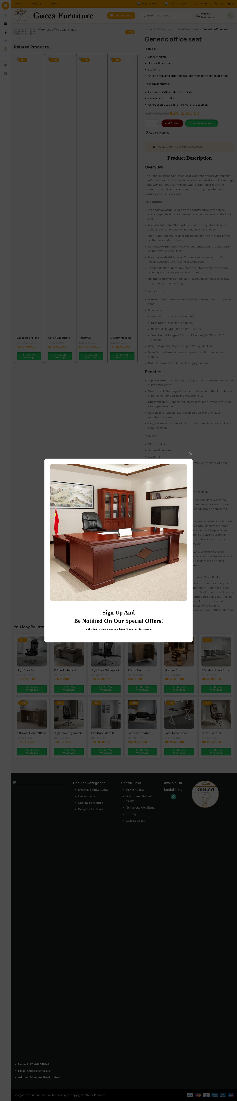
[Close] (190, 454)
